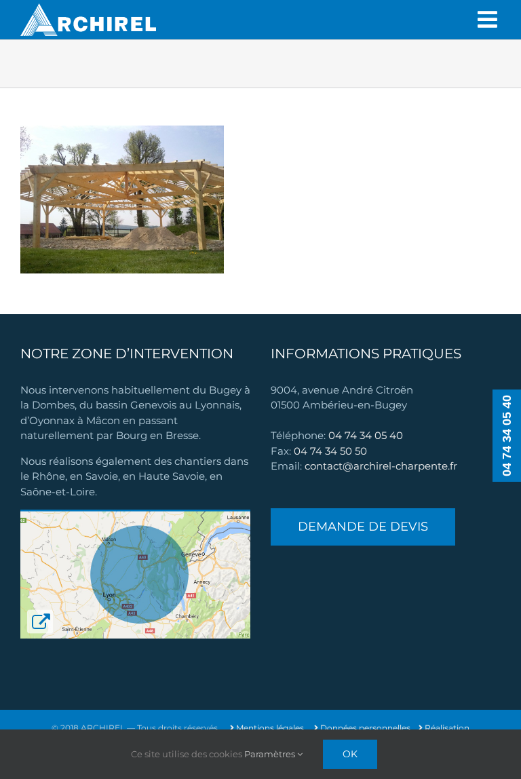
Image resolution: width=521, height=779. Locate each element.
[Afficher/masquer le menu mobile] (489, 19)
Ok (350, 754)
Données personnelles (364, 728)
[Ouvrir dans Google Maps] (135, 516)
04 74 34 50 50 (330, 450)
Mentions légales (269, 728)
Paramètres (270, 753)
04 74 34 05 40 (365, 435)
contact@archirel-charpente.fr (381, 465)
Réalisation (446, 728)
